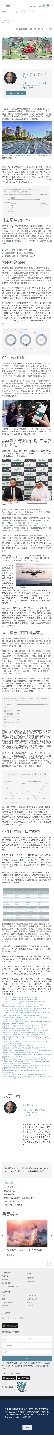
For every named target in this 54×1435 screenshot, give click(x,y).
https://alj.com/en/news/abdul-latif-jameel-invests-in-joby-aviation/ (25, 1032)
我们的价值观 (6, 1283)
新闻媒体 (31, 1281)
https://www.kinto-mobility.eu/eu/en (15, 1019)
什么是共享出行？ (11, 1187)
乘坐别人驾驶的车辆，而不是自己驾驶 (19, 1198)
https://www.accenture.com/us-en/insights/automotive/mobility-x (23, 1015)
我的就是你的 (9, 1191)
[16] (28, 646)
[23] (3, 1059)
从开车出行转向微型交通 (14, 1201)
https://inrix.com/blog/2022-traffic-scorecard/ (19, 1045)
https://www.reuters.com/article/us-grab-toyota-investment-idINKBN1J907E (27, 1025)
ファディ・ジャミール (36, 76)
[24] (3, 1061)
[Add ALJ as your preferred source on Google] (21, 29)
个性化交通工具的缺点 (13, 1205)
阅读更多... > (12, 1255)
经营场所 (5, 1279)
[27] (9, 941)
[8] (44, 376)
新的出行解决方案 (26, 177)
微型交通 (15, 643)
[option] (27, 1239)
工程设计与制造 (7, 1302)
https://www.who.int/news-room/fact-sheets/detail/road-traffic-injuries (26, 1058)
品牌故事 (5, 1276)
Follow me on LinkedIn (16, 93)
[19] (38, 691)
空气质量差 (27, 862)
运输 (3, 1295)
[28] (15, 951)
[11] (4, 551)
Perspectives (28, 638)
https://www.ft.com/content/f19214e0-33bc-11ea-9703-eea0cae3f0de (26, 1017)
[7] (33, 318)
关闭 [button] (27, 1427)
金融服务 (5, 1305)
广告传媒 (30, 1305)
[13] (36, 561)
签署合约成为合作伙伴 (37, 526)
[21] (21, 825)
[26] (7, 934)
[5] (8, 278)
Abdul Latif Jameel (32, 1139)
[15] (39, 611)
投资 (29, 1274)
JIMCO (13, 593)
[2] (43, 119)
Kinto (27, 393)
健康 (3, 1299)
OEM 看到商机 (9, 1194)
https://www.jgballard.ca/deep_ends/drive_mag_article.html (21, 997)
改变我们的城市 (18, 984)
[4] (16, 241)
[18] (12, 664)
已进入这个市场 (29, 591)
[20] (31, 763)
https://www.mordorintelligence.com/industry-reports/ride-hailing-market (27, 1030)
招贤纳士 (31, 1278)
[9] (33, 434)
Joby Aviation (41, 593)
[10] (13, 543)
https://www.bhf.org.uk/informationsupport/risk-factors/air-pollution (25, 1059)
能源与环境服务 (32, 1299)
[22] (24, 855)
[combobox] (27, 1352)
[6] (37, 311)
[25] (7, 880)
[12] (15, 556)
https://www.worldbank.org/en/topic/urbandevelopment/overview (24, 1074)
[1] (23, 111)
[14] (3, 1032)
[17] (4, 661)
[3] (30, 182)
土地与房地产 (31, 1295)
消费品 (29, 1302)
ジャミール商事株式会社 (10, 1286)
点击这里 (20, 1168)
